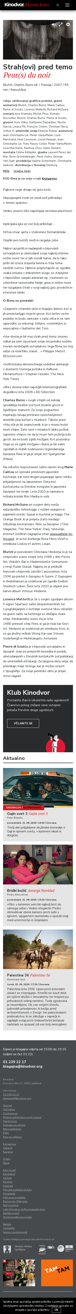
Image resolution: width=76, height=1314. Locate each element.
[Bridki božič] (38, 864)
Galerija (7, 1148)
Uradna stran (22, 171)
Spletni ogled (11, 1213)
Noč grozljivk (10, 1205)
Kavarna (8, 1152)
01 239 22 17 (14, 1061)
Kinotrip (7, 1182)
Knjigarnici (49, 179)
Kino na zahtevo (12, 1137)
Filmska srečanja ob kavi (17, 1190)
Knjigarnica (9, 1144)
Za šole (7, 1178)
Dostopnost (10, 1113)
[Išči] (58, 5)
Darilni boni (10, 1121)
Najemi (7, 1224)
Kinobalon (13, 807)
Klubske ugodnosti (14, 1125)
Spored (7, 1105)
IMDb (6, 171)
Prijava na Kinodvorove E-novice (22, 1117)
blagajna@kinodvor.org (22, 1066)
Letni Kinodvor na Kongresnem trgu (24, 1209)
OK (56, 1310)
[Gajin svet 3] (38, 788)
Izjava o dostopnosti (15, 1232)
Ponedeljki (9, 1193)
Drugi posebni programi (17, 1217)
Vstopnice (9, 1109)
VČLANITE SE (23, 723)
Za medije (9, 1228)
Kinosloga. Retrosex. (15, 1201)
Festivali (8, 1186)
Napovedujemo (12, 1129)
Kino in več (9, 1170)
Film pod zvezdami (14, 1197)
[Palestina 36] (38, 949)
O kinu (6, 1159)
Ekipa (6, 1163)
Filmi (6, 1133)
